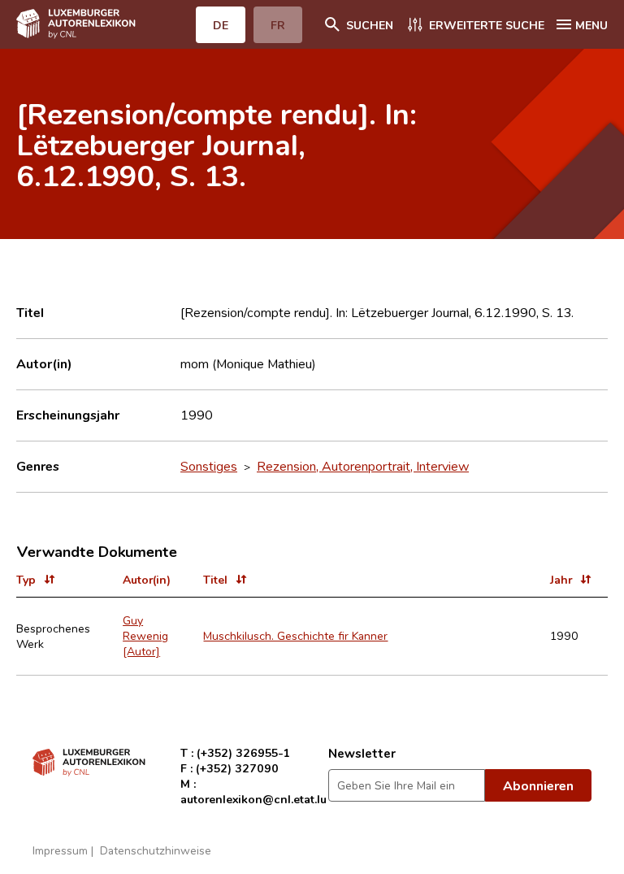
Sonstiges (208, 466)
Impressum (60, 850)
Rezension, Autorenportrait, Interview (363, 466)
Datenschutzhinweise (155, 850)
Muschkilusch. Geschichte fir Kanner (295, 635)
